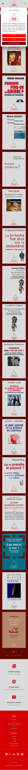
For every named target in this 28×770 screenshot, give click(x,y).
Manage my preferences (14, 43)
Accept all (14, 35)
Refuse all (14, 39)
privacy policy (12, 31)
